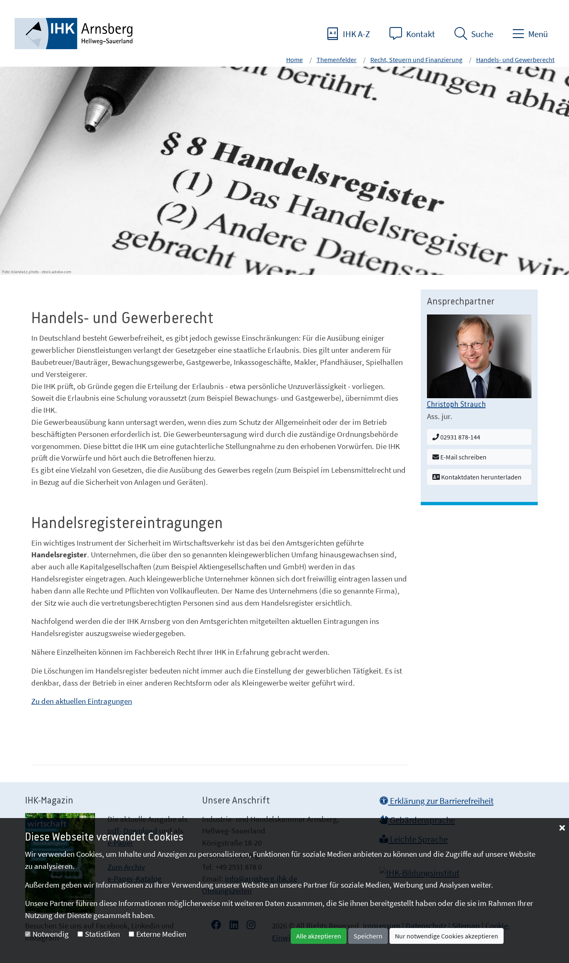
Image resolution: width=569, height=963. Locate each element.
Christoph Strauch (456, 405)
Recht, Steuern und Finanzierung (416, 59)
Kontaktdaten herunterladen (481, 477)
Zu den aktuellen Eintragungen (81, 701)
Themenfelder (337, 59)
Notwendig (50, 934)
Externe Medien (161, 934)
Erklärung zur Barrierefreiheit (441, 801)
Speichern (368, 936)
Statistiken (102, 934)
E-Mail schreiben (463, 457)
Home (294, 59)
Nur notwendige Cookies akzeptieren (446, 936)
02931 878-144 (459, 437)
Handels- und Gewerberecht (515, 59)
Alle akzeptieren (318, 936)
